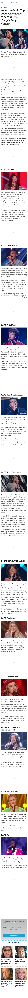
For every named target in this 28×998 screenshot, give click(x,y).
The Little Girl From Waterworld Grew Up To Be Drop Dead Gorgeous (6, 984)
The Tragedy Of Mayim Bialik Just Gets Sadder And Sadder (6, 962)
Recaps (6, 7)
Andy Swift (6, 27)
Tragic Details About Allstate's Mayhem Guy (20, 961)
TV (2, 7)
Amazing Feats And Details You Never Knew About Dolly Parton (20, 984)
